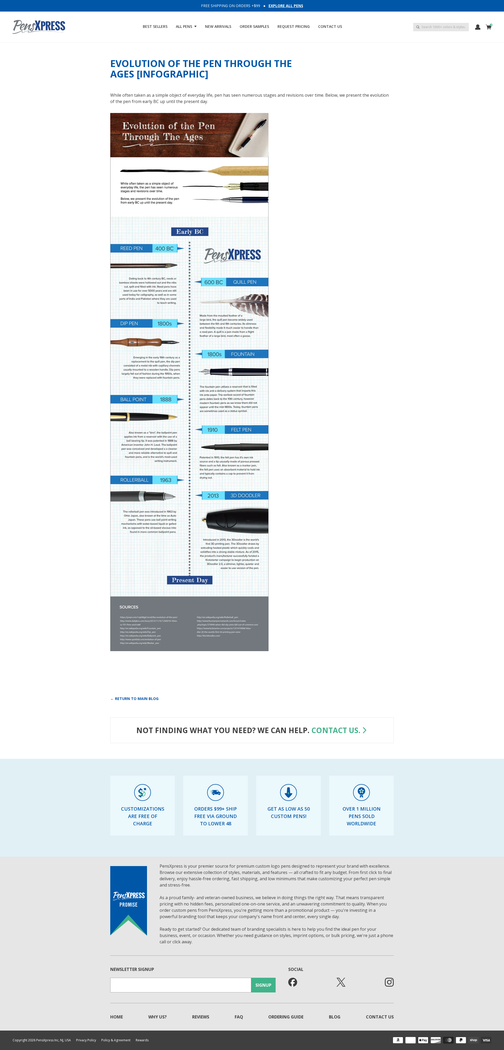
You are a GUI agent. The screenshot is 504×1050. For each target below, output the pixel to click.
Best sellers (155, 26)
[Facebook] (292, 982)
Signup (263, 985)
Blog (334, 1017)
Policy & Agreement (115, 1040)
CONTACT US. (335, 730)
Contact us (330, 26)
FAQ (239, 1017)
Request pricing (293, 26)
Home (116, 1017)
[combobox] (441, 27)
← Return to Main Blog (134, 698)
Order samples (254, 26)
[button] (186, 26)
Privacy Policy (86, 1040)
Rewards (142, 1040)
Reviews (200, 1017)
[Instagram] (389, 982)
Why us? (157, 1017)
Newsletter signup (132, 969)
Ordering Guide (285, 1017)
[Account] (477, 27)
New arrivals (218, 26)
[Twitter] (341, 982)
